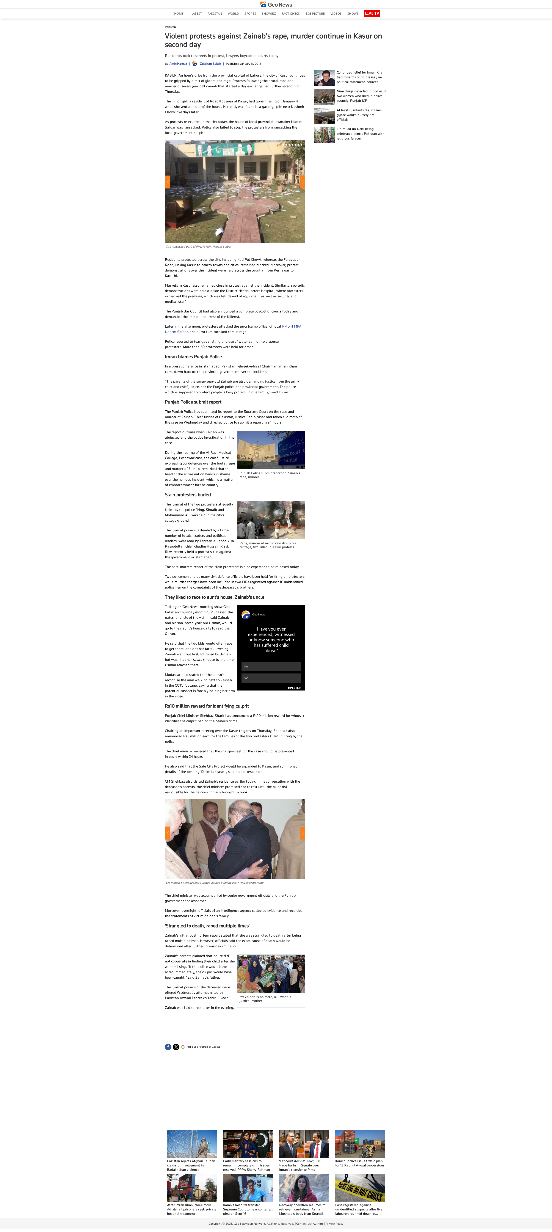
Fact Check (291, 13)
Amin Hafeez (178, 63)
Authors (318, 1223)
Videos (336, 13)
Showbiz (269, 13)
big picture (315, 13)
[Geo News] (276, 4)
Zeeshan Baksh (210, 63)
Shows (353, 13)
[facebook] (168, 1047)
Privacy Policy (334, 1223)
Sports (250, 13)
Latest (196, 13)
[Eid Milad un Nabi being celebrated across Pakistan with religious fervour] (324, 135)
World (233, 13)
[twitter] (176, 1047)
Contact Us (303, 1223)
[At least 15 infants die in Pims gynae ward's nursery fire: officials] (324, 116)
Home (178, 13)
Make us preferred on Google (203, 1046)
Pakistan (215, 13)
